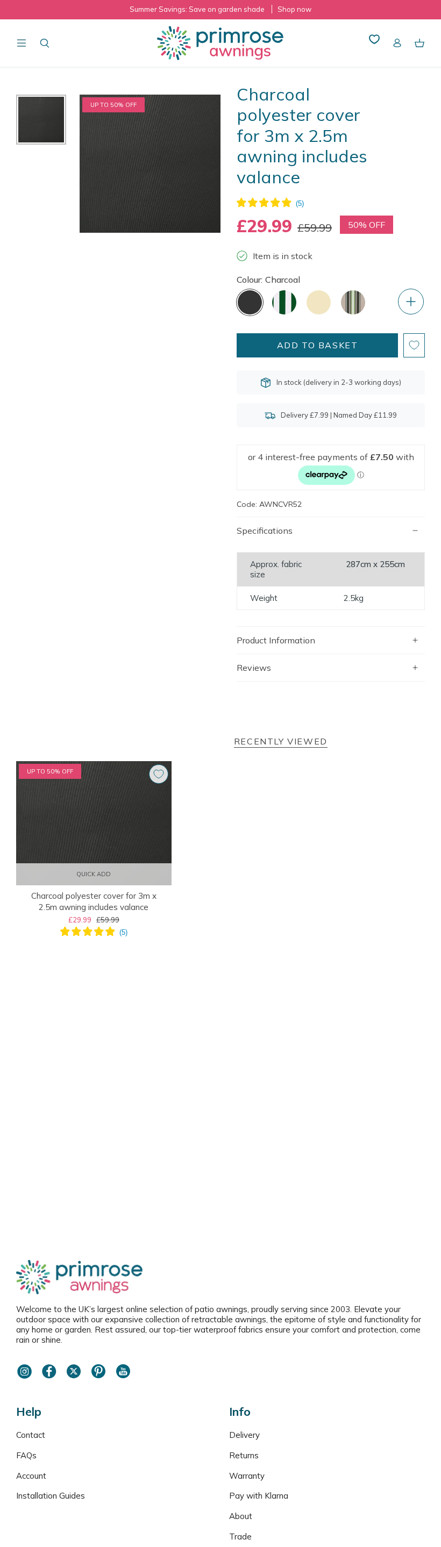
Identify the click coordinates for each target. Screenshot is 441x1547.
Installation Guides (50, 1496)
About (240, 1516)
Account (31, 1476)
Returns (244, 1455)
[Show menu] (21, 43)
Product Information (276, 640)
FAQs (26, 1455)
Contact (30, 1435)
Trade (240, 1536)
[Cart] (419, 43)
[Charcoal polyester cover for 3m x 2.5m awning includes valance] (94, 823)
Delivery (244, 1435)
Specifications (265, 530)
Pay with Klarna (258, 1496)
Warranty (247, 1476)
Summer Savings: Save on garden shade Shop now (220, 9)
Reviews (254, 667)
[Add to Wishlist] (414, 345)
